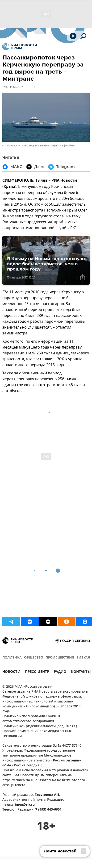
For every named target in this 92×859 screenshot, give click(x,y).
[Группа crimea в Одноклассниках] (66, 621)
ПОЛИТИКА (12, 657)
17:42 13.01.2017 (12, 87)
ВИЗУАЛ (83, 657)
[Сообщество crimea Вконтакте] (30, 621)
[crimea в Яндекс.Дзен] (48, 621)
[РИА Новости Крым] (19, 46)
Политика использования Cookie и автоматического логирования (31, 719)
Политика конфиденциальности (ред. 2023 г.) (39, 726)
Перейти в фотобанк (63, 145)
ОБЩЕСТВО (33, 657)
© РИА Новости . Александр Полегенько (25, 145)
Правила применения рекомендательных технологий (37, 734)
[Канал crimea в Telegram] (11, 621)
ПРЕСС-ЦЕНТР (37, 672)
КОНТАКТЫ (81, 672)
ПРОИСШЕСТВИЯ (60, 657)
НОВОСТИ (11, 672)
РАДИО (60, 672)
